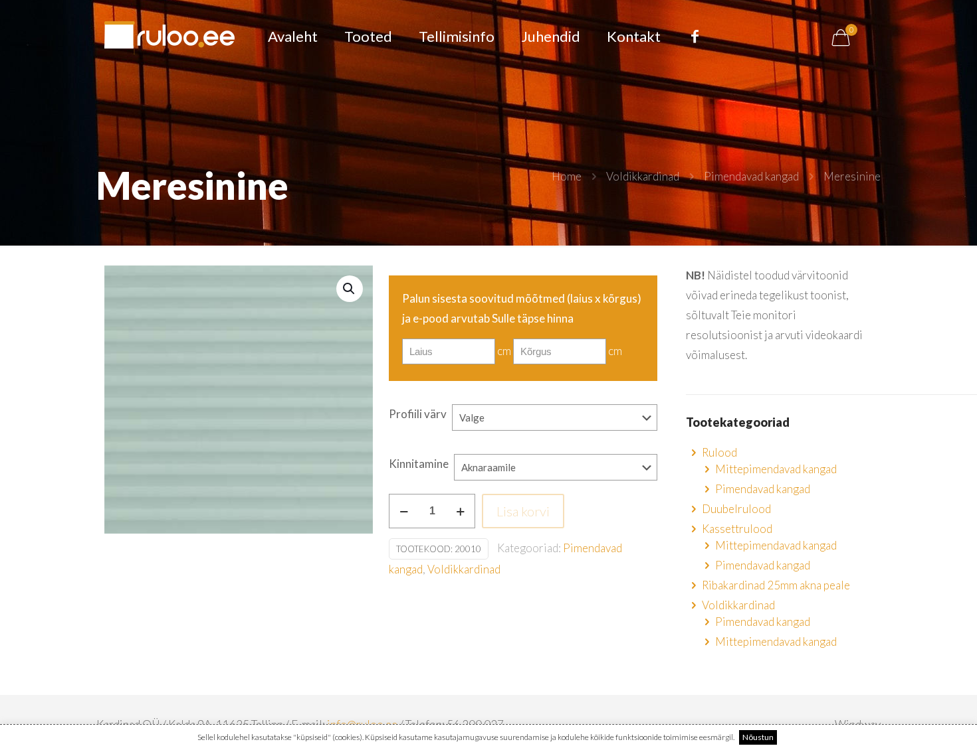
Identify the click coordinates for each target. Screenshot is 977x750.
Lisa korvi (523, 511)
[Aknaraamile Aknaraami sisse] (556, 474)
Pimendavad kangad (751, 176)
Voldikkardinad (642, 176)
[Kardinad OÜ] (169, 36)
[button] (349, 288)
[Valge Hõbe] (555, 424)
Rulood (719, 452)
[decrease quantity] (403, 511)
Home (567, 176)
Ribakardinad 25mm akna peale (776, 585)
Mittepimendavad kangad (776, 469)
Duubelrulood (736, 509)
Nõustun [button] (758, 737)
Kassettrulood (737, 529)
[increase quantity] (460, 511)
